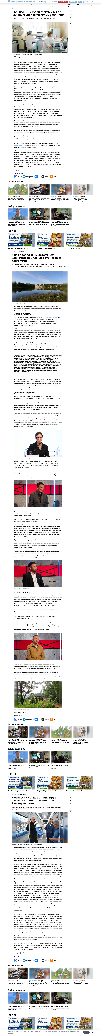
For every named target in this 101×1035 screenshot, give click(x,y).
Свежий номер (63, 1)
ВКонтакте (72, 1)
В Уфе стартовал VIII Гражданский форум (77, 5)
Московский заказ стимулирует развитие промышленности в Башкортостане (33, 5)
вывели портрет (30, 596)
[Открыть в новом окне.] (18, 176)
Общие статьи (15, 794)
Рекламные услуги (85, 1)
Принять (86, 1032)
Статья (10, 5)
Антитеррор (54, 1)
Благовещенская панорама (21, 1)
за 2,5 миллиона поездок (50, 317)
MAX (80, 1)
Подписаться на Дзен (46, 1)
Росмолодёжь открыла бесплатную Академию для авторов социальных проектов (56, 5)
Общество (14, 8)
